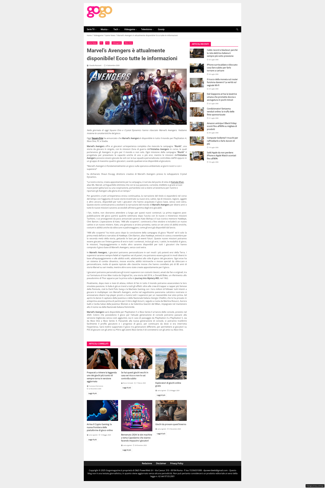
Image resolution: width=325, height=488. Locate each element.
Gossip (161, 29)
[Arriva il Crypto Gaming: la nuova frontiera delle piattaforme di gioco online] (102, 410)
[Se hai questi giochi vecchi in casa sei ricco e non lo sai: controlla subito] (136, 358)
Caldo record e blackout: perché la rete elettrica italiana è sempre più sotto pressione (222, 53)
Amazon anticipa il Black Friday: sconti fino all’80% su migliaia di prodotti (222, 126)
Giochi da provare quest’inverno (170, 424)
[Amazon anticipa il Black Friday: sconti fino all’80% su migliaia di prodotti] (197, 126)
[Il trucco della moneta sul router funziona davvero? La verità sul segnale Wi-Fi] (197, 82)
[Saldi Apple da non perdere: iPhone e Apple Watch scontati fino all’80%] (197, 156)
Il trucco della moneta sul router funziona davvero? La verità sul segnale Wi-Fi (222, 82)
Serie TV (91, 29)
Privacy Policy (176, 463)
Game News (92, 43)
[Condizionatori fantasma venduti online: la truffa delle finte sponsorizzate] (197, 112)
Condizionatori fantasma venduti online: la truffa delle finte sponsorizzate (220, 111)
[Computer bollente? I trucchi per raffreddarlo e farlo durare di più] (197, 141)
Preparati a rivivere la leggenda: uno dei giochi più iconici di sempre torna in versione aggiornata (102, 377)
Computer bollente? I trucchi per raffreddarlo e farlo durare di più (222, 140)
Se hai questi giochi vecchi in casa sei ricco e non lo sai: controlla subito (134, 375)
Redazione (147, 463)
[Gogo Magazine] (99, 14)
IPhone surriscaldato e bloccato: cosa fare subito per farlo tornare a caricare (222, 67)
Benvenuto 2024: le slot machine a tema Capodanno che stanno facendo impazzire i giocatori (136, 437)
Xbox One (128, 43)
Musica (104, 29)
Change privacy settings (315, 486)
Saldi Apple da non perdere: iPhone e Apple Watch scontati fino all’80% (221, 155)
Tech (115, 29)
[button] (237, 29)
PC (101, 43)
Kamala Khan (177, 182)
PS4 (107, 43)
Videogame (129, 29)
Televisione (146, 29)
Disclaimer (161, 463)
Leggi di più (92, 393)
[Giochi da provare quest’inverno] (171, 410)
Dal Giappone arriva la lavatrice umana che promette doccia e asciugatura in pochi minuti (222, 97)
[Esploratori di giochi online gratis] (171, 363)
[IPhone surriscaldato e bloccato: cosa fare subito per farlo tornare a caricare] (197, 68)
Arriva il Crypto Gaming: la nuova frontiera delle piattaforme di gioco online (100, 427)
